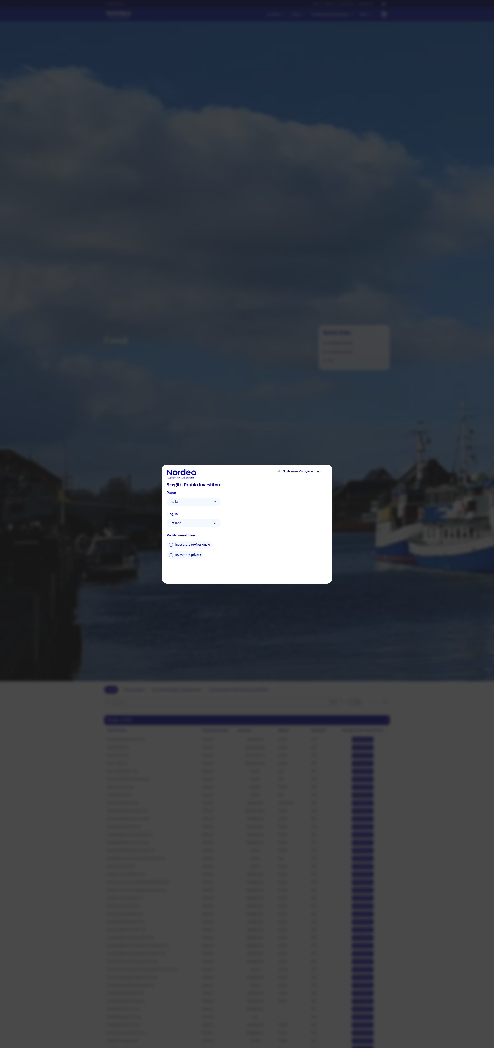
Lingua (172, 514)
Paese (171, 493)
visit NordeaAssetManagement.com (299, 471)
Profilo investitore (181, 535)
